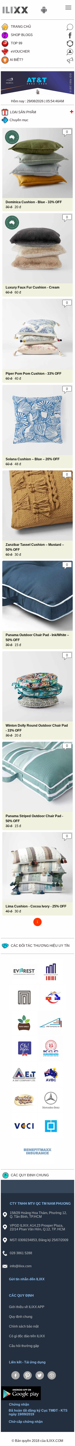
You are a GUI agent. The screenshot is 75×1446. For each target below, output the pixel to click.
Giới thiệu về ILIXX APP (26, 1307)
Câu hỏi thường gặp (24, 1346)
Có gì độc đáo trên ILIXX (27, 1336)
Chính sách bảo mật (24, 1326)
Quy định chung (20, 1316)
